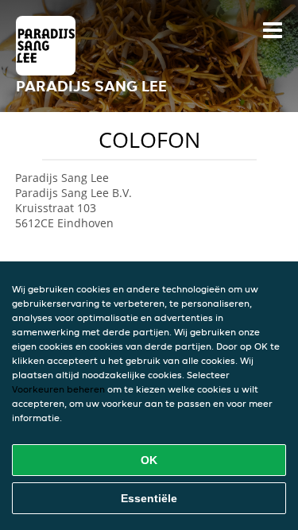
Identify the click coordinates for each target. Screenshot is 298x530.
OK (149, 460)
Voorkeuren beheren (58, 389)
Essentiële (149, 498)
